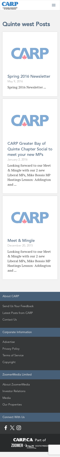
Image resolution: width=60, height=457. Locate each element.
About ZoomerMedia (16, 384)
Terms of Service (13, 355)
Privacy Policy (11, 348)
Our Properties (12, 404)
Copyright (9, 362)
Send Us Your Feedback (18, 306)
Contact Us (9, 319)
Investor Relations (13, 391)
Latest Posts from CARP (17, 313)
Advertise (8, 342)
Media (6, 398)
